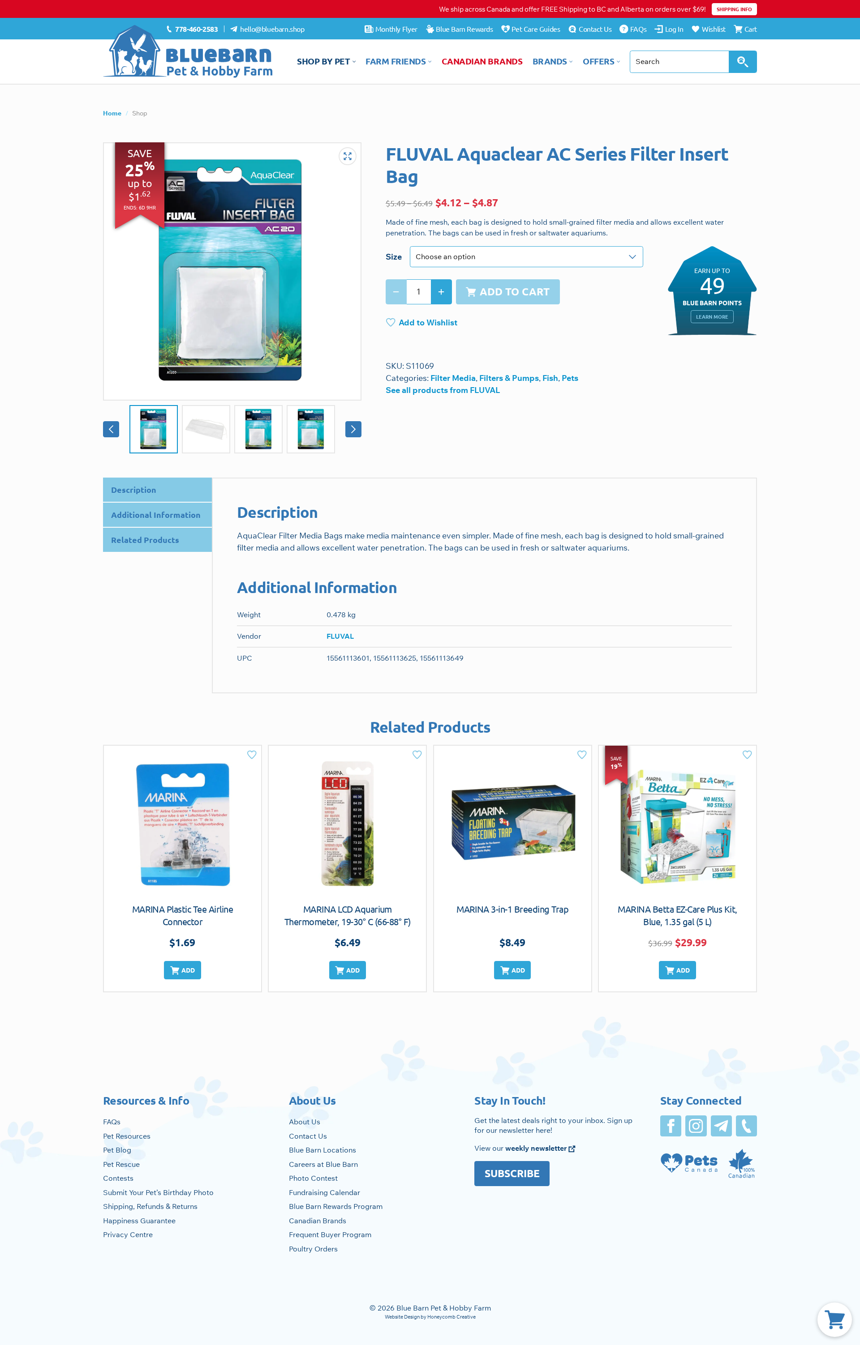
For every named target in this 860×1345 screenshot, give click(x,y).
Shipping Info (734, 9)
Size (394, 257)
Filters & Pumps (509, 378)
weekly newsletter (536, 1148)
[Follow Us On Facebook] (670, 1125)
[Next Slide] (353, 429)
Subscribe (512, 1173)
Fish (550, 378)
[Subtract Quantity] (396, 291)
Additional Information (156, 514)
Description (133, 489)
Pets (570, 378)
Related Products (145, 539)
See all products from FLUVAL (443, 390)
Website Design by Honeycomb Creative (430, 1317)
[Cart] (834, 1319)
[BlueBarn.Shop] (188, 51)
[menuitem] (192, 29)
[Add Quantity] (441, 291)
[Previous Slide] (111, 429)
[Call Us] (746, 1125)
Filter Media (453, 378)
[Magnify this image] (232, 271)
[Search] (743, 62)
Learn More (712, 316)
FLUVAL (340, 636)
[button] (182, 970)
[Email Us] (721, 1125)
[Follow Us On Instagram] (695, 1125)
